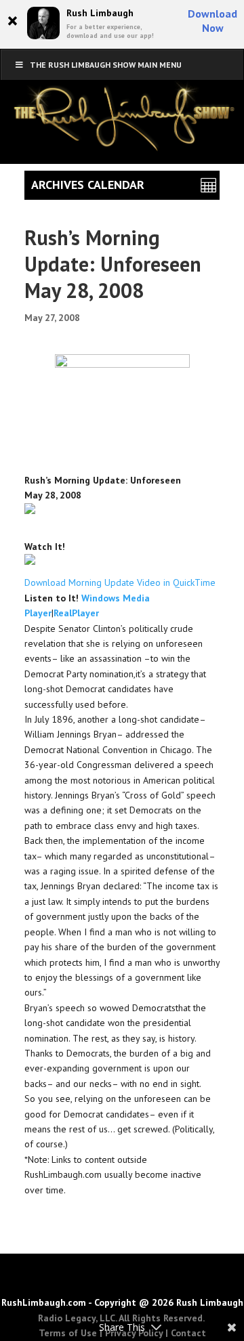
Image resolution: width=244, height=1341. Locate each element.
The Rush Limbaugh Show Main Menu (106, 65)
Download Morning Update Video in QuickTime (120, 582)
